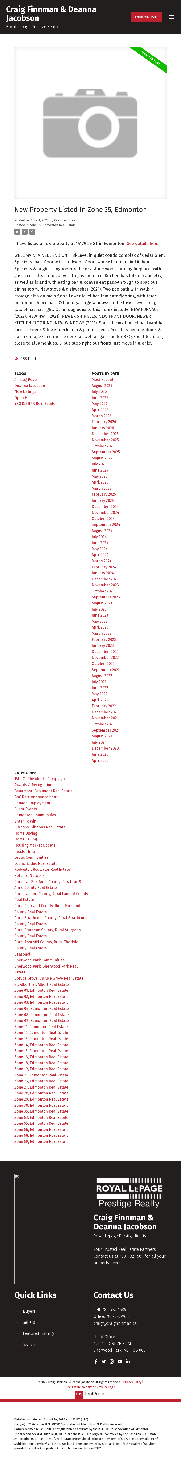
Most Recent (102, 379)
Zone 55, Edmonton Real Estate (41, 1123)
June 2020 (100, 754)
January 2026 (103, 428)
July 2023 (99, 609)
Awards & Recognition (33, 785)
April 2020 (100, 760)
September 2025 (106, 452)
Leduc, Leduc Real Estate (36, 863)
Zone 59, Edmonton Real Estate (41, 1141)
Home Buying (25, 833)
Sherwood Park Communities (39, 960)
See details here (142, 243)
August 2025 (102, 458)
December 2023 (105, 579)
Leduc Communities (31, 857)
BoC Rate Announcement (36, 797)
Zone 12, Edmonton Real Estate (41, 1032)
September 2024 (106, 524)
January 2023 (103, 645)
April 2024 (100, 555)
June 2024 (100, 542)
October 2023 (103, 591)
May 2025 (99, 476)
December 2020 (105, 748)
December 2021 (105, 712)
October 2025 (103, 446)
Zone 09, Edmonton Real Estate (41, 1020)
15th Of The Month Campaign (39, 778)
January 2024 (103, 573)
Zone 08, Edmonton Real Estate (41, 1014)
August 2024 (102, 530)
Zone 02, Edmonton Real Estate (41, 996)
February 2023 (104, 639)
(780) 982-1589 (146, 17)
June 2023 (100, 615)
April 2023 (100, 627)
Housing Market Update (35, 845)
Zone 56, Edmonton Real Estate (41, 1129)
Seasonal (22, 954)
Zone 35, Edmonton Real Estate (52, 225)
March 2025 (101, 488)
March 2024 (102, 561)
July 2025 (99, 464)
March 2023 (101, 633)
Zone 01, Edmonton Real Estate (41, 990)
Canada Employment (32, 803)
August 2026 (102, 385)
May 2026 (100, 403)
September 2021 (106, 730)
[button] (146, 17)
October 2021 (103, 724)
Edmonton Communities (35, 815)
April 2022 (100, 700)
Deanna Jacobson (29, 385)
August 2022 (102, 675)
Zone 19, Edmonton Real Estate (41, 1069)
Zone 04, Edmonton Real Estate (41, 1008)
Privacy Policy (132, 1382)
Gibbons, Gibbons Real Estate (40, 827)
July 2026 (99, 391)
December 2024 (105, 506)
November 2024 (105, 512)
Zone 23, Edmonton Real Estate (41, 1081)
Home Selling (25, 839)
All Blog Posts (25, 379)
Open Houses (25, 397)
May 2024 (100, 549)
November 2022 (105, 657)
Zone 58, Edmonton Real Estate (41, 1135)
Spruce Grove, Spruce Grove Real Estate (48, 978)
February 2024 (104, 567)
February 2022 (104, 706)
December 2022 (105, 651)
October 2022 (103, 663)
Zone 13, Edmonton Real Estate (41, 1039)
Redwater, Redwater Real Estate (42, 869)
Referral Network (29, 875)
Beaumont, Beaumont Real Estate (43, 791)
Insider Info (24, 851)
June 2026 (100, 397)
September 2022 (106, 670)
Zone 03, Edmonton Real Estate (41, 1002)
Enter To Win (25, 821)
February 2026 (104, 422)
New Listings (25, 391)
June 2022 (100, 688)
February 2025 (104, 494)
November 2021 (105, 718)
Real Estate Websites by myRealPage (90, 1387)
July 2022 (99, 682)
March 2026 (102, 416)
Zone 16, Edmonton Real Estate (41, 1057)
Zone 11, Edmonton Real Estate (41, 1026)
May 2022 (99, 694)
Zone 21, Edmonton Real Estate (41, 1075)
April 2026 (100, 409)
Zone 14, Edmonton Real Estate (41, 1045)
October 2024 (103, 518)
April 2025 (100, 482)
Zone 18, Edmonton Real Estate (41, 1063)
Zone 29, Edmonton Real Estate (41, 1099)
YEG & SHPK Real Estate (34, 403)
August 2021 (102, 736)
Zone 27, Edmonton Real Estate (41, 1087)
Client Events (25, 809)
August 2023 (102, 603)
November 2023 (105, 585)
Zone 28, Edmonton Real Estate (41, 1093)
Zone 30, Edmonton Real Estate (41, 1105)
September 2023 (106, 597)
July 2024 (99, 537)
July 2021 (99, 742)
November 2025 (105, 440)
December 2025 (105, 434)
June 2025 (100, 470)
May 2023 (99, 621)
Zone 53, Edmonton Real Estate (41, 1117)
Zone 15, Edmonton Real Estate (41, 1051)
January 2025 (103, 500)
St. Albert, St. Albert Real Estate (41, 984)
